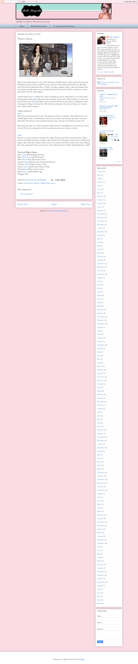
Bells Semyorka (114, 37)
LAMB (42, 183)
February (100, 196)
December (100, 214)
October (100, 171)
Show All (118, 161)
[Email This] (56, 180)
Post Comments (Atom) (59, 211)
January (100, 200)
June (99, 175)
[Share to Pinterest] (64, 180)
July (98, 186)
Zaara (24, 172)
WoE (33, 102)
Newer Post (22, 204)
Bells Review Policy (39, 26)
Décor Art (103, 109)
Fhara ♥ (110, 149)
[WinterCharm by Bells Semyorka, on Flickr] (46, 77)
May (98, 193)
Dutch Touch (27, 157)
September (101, 232)
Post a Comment (26, 194)
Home (21, 26)
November (100, 217)
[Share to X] (60, 180)
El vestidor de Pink (106, 148)
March (99, 253)
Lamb (24, 155)
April (99, 178)
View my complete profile (105, 72)
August (99, 235)
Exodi (19, 114)
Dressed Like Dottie (107, 116)
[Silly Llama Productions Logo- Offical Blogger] (109, 84)
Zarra (25, 167)
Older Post (85, 204)
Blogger (82, 659)
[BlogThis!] (58, 180)
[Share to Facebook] (62, 180)
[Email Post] (51, 180)
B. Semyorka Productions (64, 26)
